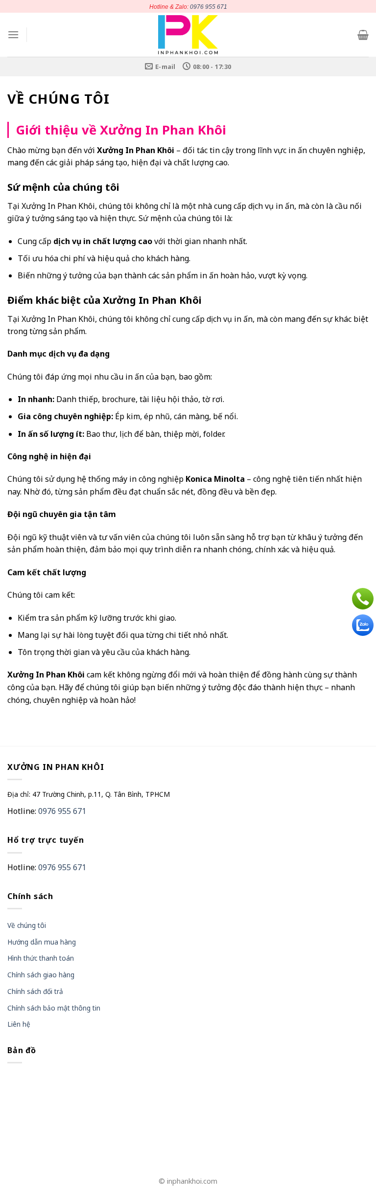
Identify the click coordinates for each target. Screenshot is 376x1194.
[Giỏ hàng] (363, 34)
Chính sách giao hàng (40, 974)
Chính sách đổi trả (35, 991)
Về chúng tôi (26, 925)
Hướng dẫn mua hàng (41, 941)
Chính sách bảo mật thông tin (53, 1008)
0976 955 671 (208, 6)
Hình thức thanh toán (40, 958)
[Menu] (13, 34)
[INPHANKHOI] (188, 35)
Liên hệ (18, 1024)
